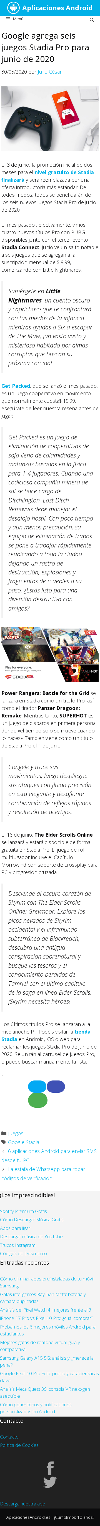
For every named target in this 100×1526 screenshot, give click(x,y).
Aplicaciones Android (57, 7)
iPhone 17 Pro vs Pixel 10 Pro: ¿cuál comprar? (46, 1318)
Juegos (15, 1133)
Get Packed (15, 385)
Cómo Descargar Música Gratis (32, 1219)
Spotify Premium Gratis (23, 1211)
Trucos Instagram (18, 1245)
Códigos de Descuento (23, 1253)
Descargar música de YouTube (31, 1236)
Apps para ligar (15, 1228)
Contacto (9, 1437)
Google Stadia (23, 1142)
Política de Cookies (19, 1445)
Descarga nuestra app (22, 1503)
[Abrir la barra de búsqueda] (92, 19)
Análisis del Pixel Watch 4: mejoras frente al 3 (45, 1310)
